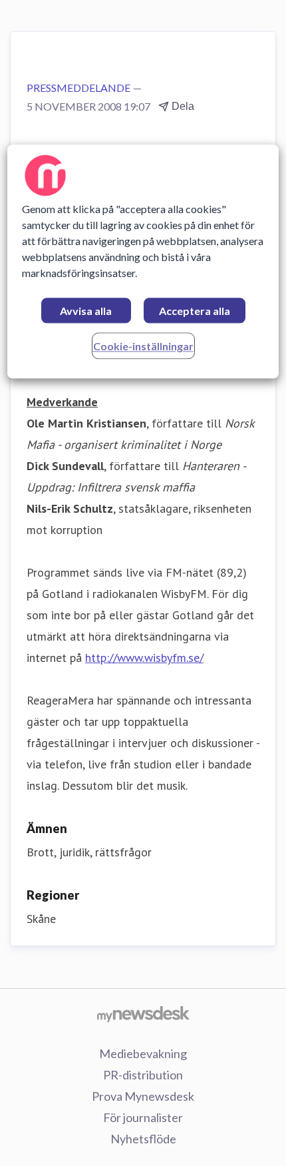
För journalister (143, 1117)
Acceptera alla (194, 310)
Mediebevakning (143, 1053)
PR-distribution (143, 1074)
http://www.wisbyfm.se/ (144, 657)
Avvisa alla (86, 310)
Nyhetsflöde (143, 1138)
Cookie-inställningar (143, 346)
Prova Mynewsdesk (143, 1096)
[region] (143, 261)
